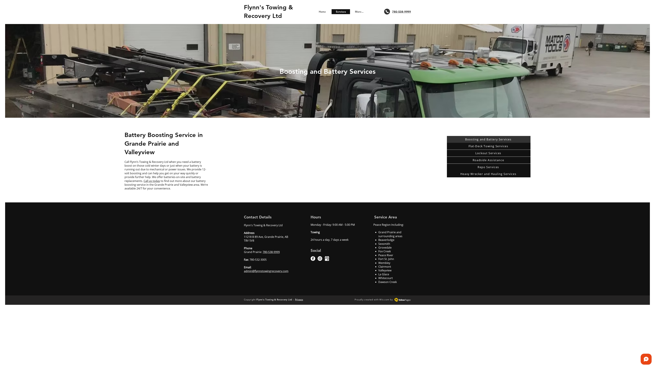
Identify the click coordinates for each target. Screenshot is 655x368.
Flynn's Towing (266, 7)
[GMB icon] (327, 258)
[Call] (387, 11)
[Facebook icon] (313, 258)
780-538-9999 (271, 252)
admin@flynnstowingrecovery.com (266, 271)
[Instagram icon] (320, 258)
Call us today (152, 181)
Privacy (299, 299)
